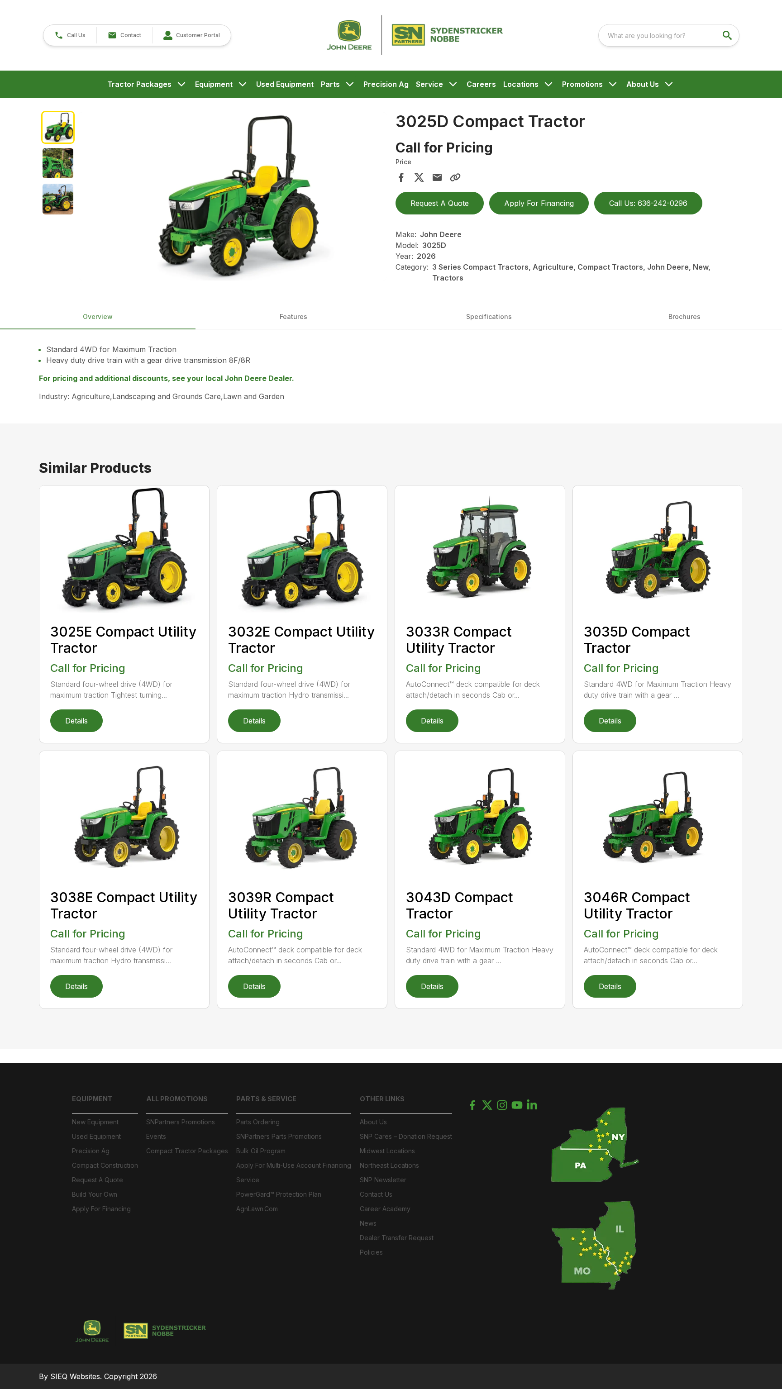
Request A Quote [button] (439, 203)
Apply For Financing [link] (539, 203)
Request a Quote (97, 1180)
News (368, 1223)
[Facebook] (472, 1105)
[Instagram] (502, 1105)
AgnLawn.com (257, 1209)
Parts (330, 84)
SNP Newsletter (383, 1180)
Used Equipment (285, 84)
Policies (371, 1252)
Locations (521, 84)
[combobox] (669, 35)
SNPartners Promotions (180, 1122)
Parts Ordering (258, 1122)
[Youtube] (517, 1105)
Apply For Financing (101, 1209)
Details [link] (76, 720)
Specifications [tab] (489, 316)
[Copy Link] (455, 177)
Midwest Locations (387, 1151)
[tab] (58, 127)
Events (156, 1136)
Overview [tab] (98, 316)
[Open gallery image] (232, 196)
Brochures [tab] (684, 316)
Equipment (214, 84)
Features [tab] (293, 316)
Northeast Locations (389, 1165)
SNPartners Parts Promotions (279, 1136)
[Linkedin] (532, 1105)
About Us (642, 84)
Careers (481, 84)
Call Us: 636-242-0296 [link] (648, 203)
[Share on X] (419, 177)
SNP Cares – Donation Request (406, 1136)
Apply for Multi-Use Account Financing (293, 1165)
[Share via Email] (437, 177)
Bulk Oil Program (261, 1151)
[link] (191, 35)
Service (429, 84)
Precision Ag (386, 84)
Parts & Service (266, 1099)
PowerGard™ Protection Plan (278, 1194)
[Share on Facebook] (401, 177)
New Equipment (95, 1122)
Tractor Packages (139, 84)
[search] (728, 35)
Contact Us (376, 1194)
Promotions (582, 84)
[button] (69, 35)
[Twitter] (487, 1105)
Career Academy (385, 1209)
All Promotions (177, 1099)
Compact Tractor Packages (187, 1151)
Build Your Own (94, 1194)
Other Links (382, 1099)
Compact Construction (105, 1165)
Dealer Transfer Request (397, 1238)
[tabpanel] (232, 197)
